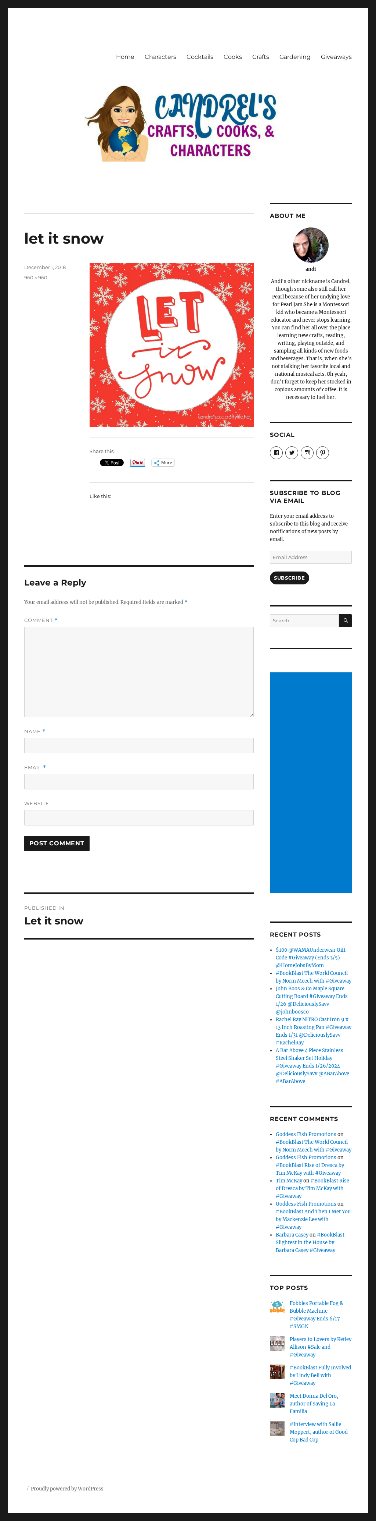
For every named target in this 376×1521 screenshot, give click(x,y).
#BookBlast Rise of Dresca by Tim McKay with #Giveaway (312, 1188)
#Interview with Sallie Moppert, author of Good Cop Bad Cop (319, 1432)
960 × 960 (35, 277)
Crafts (260, 56)
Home (125, 56)
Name (35, 731)
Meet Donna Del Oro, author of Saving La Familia (314, 1404)
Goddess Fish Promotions (306, 1134)
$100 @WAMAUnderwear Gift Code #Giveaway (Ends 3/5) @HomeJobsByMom (311, 958)
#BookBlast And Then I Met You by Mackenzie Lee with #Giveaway (313, 1219)
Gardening (295, 56)
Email (35, 767)
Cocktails (200, 56)
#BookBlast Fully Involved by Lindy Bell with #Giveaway (320, 1375)
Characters (160, 56)
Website (36, 803)
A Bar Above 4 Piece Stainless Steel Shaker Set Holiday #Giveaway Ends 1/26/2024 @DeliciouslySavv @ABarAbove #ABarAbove (312, 1066)
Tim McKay (289, 1181)
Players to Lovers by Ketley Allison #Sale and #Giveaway (320, 1347)
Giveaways (336, 56)
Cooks (233, 56)
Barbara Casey (292, 1235)
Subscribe (289, 578)
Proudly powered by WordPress (67, 1489)
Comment (41, 620)
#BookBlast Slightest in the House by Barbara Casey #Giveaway (310, 1242)
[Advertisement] (312, 783)
